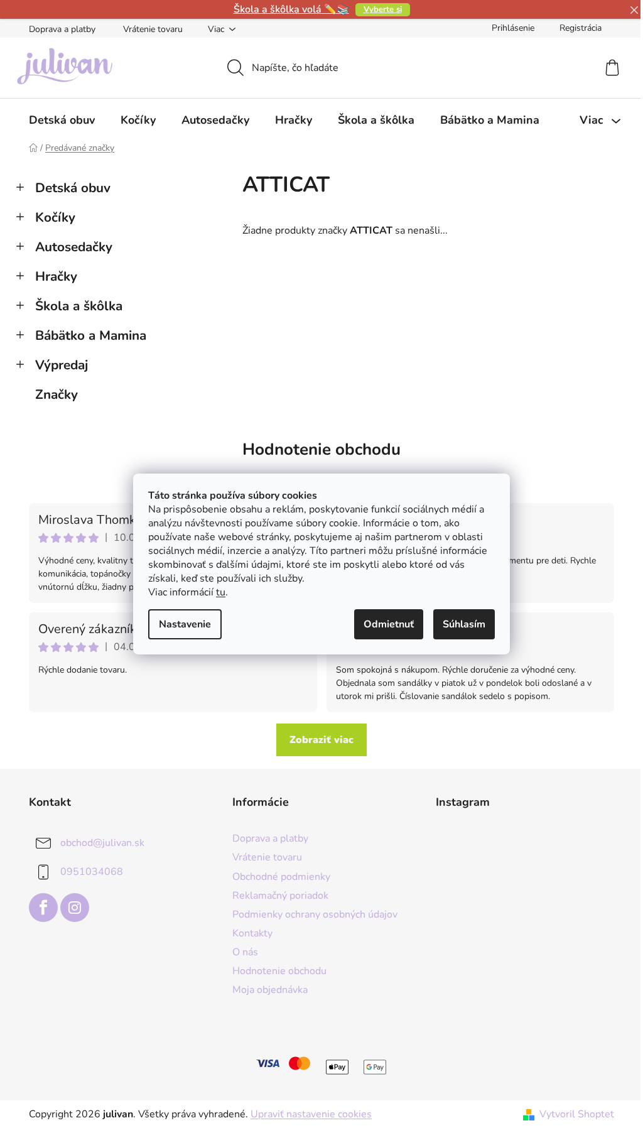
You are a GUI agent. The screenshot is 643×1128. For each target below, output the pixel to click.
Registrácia (580, 28)
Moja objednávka (270, 990)
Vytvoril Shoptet (576, 1114)
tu (220, 592)
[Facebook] (43, 907)
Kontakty (252, 933)
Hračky (56, 276)
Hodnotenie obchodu (321, 449)
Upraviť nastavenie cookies (311, 1114)
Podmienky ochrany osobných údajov (314, 914)
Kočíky (55, 217)
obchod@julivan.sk (102, 843)
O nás (245, 952)
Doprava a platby (62, 29)
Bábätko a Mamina (90, 335)
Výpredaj (61, 365)
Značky (56, 394)
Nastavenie (185, 624)
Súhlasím (464, 624)
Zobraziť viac (321, 740)
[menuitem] (61, 120)
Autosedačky (73, 247)
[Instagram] (74, 907)
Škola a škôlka (78, 306)
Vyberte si (383, 9)
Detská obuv (73, 188)
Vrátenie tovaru (153, 29)
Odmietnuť (389, 624)
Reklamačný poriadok (280, 896)
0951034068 (91, 872)
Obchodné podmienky (281, 877)
